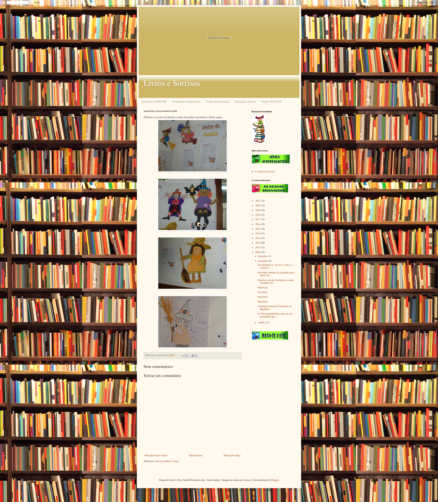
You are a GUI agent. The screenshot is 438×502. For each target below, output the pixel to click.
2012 (258, 242)
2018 (258, 214)
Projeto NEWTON (271, 101)
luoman (247, 479)
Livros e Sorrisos (172, 82)
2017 (258, 219)
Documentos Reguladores (186, 101)
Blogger (275, 479)
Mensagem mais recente (156, 455)
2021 (258, 200)
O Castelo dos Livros (265, 171)
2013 (258, 238)
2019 (258, 210)
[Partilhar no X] (189, 355)
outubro (262, 322)
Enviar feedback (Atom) (167, 461)
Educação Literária (245, 101)
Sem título (262, 292)
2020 (258, 205)
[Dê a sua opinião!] (186, 355)
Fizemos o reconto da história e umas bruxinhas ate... (275, 281)
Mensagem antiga (232, 455)
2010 (258, 252)
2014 (258, 233)
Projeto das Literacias (217, 101)
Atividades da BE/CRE (154, 101)
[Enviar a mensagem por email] (183, 355)
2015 (258, 228)
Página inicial (195, 455)
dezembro (263, 256)
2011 (258, 247)
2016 (258, 224)
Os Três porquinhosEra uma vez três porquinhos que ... (275, 315)
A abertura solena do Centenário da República (274, 307)
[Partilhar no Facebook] (193, 355)
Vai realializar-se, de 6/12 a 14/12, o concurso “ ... (275, 266)
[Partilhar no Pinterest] (196, 355)
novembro (263, 260)
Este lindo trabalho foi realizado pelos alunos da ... (275, 274)
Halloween (262, 287)
